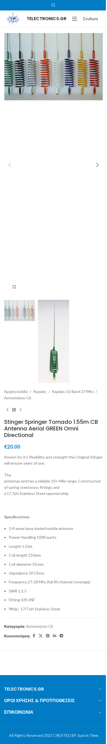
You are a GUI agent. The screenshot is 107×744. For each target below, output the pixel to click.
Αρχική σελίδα (16, 391)
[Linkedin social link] (54, 636)
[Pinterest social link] (47, 636)
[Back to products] (14, 409)
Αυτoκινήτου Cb (17, 397)
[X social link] (40, 636)
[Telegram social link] (61, 636)
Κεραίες (39, 391)
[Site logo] (12, 18)
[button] (9, 165)
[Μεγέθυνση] (14, 287)
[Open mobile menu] (74, 18)
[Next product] (20, 409)
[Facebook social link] (33, 636)
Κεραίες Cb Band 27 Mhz (73, 391)
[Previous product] (7, 409)
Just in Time (87, 735)
